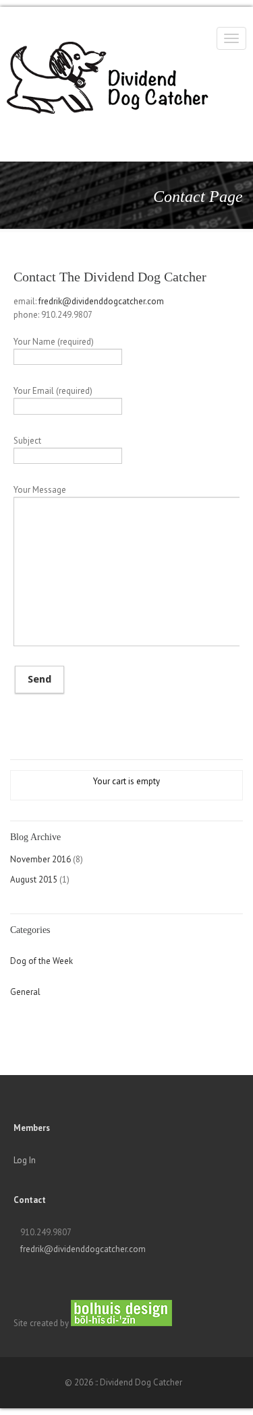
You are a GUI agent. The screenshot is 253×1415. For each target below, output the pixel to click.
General (25, 992)
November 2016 (40, 859)
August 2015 (33, 879)
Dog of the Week (41, 961)
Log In (24, 1160)
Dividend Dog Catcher (61, 47)
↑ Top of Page (202, 1367)
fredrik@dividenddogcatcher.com (101, 301)
